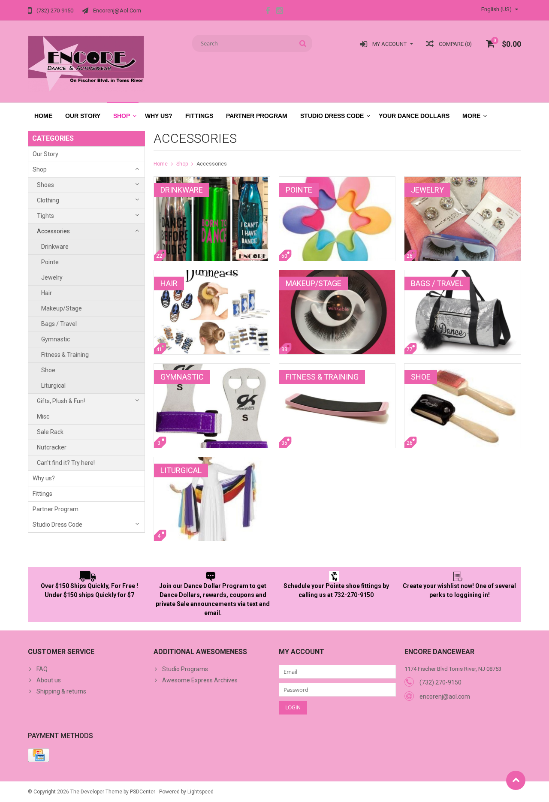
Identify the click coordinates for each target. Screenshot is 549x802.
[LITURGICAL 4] (212, 461)
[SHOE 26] (462, 368)
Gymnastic (55, 339)
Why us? (158, 115)
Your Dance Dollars (414, 115)
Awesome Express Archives (200, 680)
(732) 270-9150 (440, 682)
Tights (45, 215)
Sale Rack (50, 431)
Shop (121, 115)
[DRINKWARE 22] (212, 181)
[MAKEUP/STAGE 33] (337, 274)
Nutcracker (51, 447)
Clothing (48, 200)
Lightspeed (200, 792)
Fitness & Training (65, 354)
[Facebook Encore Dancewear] (267, 11)
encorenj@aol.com (444, 696)
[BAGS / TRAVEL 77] (462, 274)
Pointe (50, 262)
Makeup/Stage (61, 308)
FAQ (42, 669)
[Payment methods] (38, 755)
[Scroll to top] (515, 780)
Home (43, 115)
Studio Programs (185, 669)
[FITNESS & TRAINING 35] (337, 368)
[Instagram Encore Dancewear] (279, 11)
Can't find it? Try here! (66, 462)
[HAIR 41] (212, 274)
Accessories (53, 231)
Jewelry (52, 277)
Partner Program (256, 115)
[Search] (303, 43)
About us (48, 680)
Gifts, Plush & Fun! (61, 401)
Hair (46, 292)
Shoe (48, 370)
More (471, 115)
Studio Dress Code (332, 115)
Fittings (199, 115)
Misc (43, 416)
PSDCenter (142, 792)
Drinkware (55, 246)
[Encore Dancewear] (86, 63)
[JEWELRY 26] (462, 181)
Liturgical (53, 385)
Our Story (82, 115)
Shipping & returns (61, 691)
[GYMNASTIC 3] (212, 368)
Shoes (45, 184)
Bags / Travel (59, 323)
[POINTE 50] (337, 181)
